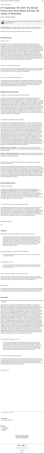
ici (35, 279)
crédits (22, 452)
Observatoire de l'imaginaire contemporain (10, 0)
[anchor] (25, 445)
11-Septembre (5, 427)
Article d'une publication (7, 420)
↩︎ (13, 412)
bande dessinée (5, 428)
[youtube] (23, 445)
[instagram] (20, 445)
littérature (4, 430)
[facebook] (18, 445)
